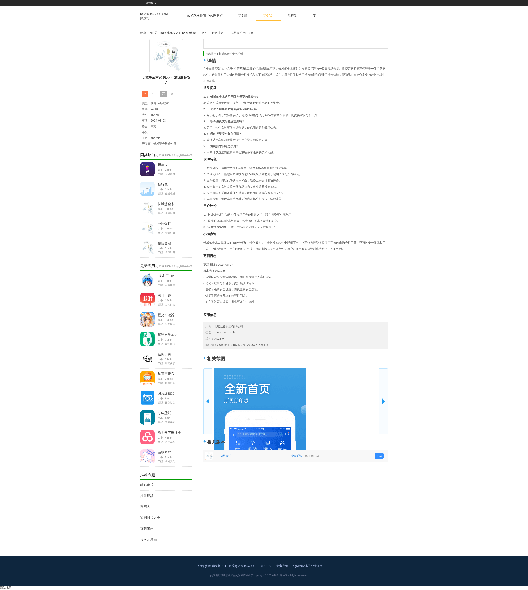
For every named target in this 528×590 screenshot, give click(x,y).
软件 (204, 32)
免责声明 (282, 566)
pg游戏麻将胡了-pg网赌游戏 (154, 16)
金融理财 (217, 32)
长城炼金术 (224, 456)
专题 (314, 17)
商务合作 (265, 566)
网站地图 (6, 587)
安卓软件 (267, 17)
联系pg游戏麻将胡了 (242, 566)
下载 (379, 456)
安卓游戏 (242, 17)
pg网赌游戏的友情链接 (307, 566)
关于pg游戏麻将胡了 (210, 566)
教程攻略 (292, 17)
